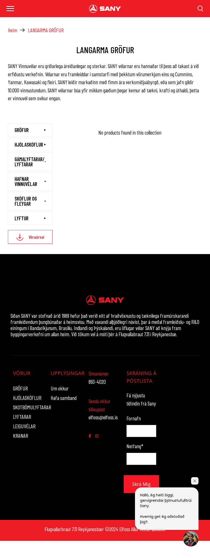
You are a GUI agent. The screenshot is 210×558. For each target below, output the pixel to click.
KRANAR (20, 435)
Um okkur (60, 388)
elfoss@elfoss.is (103, 417)
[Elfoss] (105, 8)
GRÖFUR (20, 388)
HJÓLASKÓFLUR (27, 398)
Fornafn (134, 418)
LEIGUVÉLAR (24, 426)
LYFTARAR (22, 416)
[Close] (194, 481)
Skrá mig (141, 484)
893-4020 (97, 381)
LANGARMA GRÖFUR (46, 30)
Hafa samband (64, 398)
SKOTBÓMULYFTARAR (32, 407)
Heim (12, 30)
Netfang (135, 446)
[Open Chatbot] (190, 538)
